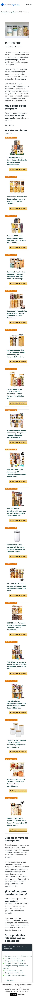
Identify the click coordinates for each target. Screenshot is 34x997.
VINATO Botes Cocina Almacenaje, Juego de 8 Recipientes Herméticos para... (16, 587)
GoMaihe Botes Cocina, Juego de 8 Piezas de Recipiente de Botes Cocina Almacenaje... (16, 275)
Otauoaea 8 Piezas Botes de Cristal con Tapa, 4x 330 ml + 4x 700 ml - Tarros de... (17, 200)
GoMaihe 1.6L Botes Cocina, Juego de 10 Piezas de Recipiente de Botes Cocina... (16, 239)
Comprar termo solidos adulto (15, 975)
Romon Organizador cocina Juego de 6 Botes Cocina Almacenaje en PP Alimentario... (17, 821)
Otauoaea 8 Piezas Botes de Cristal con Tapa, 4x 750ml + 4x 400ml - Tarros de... (17, 314)
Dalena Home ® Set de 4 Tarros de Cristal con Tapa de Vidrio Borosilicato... (16, 782)
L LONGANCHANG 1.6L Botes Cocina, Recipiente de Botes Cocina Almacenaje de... (17, 161)
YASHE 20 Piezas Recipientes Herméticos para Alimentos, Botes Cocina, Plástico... (16, 512)
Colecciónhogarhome (9, 12)
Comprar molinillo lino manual (15, 963)
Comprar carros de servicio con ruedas (18, 956)
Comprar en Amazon (19, 169)
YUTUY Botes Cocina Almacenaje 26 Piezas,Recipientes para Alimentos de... (16, 473)
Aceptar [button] (13, 994)
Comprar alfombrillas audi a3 (15, 961)
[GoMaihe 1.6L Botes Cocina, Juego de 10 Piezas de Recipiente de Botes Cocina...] (17, 225)
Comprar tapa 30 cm (12, 958)
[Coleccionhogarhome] (10, 4)
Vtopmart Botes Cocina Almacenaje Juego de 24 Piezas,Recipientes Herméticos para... (17, 433)
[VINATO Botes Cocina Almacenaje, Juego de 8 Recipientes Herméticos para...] (17, 573)
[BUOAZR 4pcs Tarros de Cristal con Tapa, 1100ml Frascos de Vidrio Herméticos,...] (17, 612)
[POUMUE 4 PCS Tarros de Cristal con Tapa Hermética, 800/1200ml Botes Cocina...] (17, 730)
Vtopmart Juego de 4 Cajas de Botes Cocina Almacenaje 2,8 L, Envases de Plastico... (16, 353)
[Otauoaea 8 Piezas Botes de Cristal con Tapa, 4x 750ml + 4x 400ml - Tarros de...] (17, 301)
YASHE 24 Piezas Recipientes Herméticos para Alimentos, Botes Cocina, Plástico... (16, 704)
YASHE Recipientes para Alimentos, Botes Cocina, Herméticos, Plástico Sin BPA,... (17, 665)
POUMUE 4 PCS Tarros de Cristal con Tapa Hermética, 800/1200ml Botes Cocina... (16, 743)
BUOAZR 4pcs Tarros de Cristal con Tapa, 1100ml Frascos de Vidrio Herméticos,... (16, 626)
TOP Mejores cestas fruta (13, 970)
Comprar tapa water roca (14, 973)
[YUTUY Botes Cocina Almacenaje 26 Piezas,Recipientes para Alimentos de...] (17, 459)
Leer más (21, 994)
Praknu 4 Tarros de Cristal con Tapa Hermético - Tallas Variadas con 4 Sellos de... (15, 393)
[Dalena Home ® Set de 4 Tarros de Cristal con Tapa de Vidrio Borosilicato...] (17, 769)
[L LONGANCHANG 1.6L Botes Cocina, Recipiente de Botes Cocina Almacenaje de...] (17, 147)
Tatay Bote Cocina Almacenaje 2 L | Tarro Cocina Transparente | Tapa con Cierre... (16, 548)
